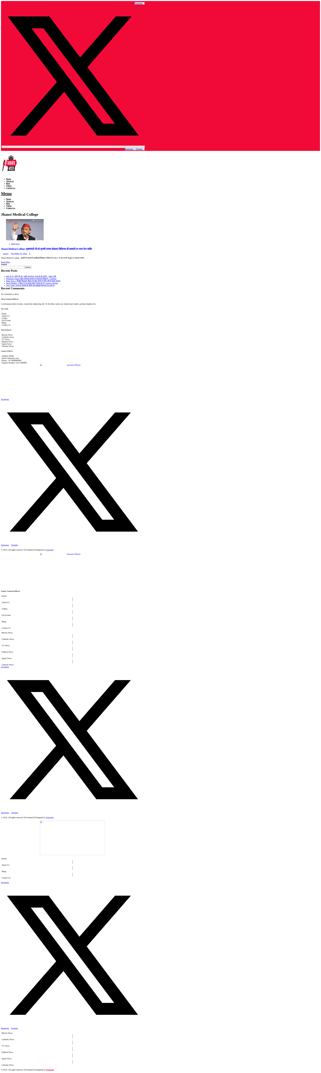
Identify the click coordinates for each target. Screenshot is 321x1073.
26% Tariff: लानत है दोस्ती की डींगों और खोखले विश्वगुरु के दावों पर (30, 285)
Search (4, 264)
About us (10, 181)
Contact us (10, 188)
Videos (9, 186)
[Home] (72, 596)
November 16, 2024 (19, 254)
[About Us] (72, 602)
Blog (8, 183)
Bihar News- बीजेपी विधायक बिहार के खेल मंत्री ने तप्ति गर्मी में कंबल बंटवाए (33, 281)
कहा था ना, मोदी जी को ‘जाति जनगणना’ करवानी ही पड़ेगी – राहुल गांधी (31, 276)
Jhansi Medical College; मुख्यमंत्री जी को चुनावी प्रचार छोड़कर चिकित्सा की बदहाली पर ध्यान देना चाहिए (46, 248)
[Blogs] (72, 622)
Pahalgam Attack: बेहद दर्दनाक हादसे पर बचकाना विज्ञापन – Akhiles (31, 279)
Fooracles (50, 550)
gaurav (6, 254)
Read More (5, 262)
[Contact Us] (72, 628)
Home (8, 179)
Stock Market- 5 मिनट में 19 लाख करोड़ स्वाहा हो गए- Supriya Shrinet (32, 283)
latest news (15, 244)
